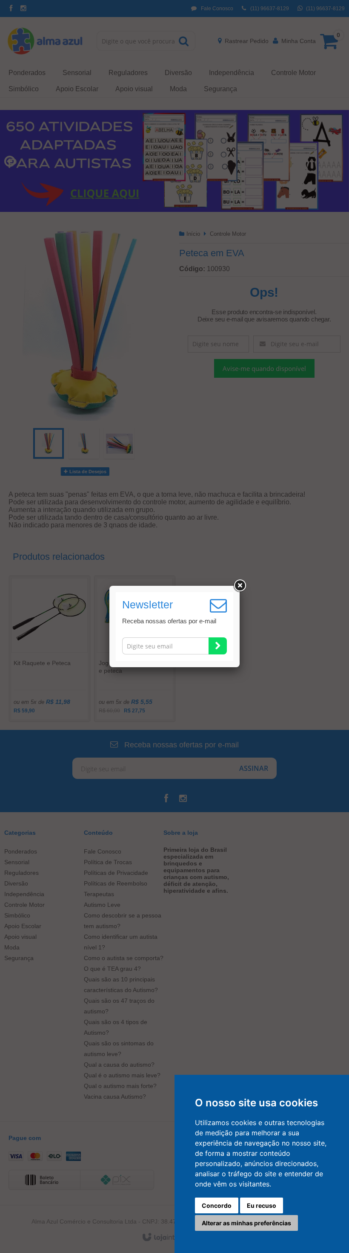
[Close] (239, 585)
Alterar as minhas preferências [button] (246, 1223)
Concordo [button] (217, 1205)
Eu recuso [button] (261, 1205)
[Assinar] (218, 645)
